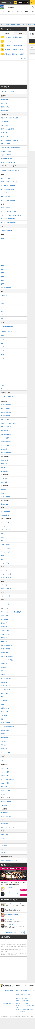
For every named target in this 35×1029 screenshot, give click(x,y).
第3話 (2, 269)
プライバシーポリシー (28, 985)
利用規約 (18, 985)
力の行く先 (4, 463)
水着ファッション (5, 196)
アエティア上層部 (5, 790)
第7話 (2, 284)
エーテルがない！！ (6, 686)
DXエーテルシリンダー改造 (8, 185)
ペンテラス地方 (5, 775)
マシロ (2, 354)
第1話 (2, 238)
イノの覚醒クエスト (6, 449)
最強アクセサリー (5, 107)
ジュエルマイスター (6, 497)
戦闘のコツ (4, 132)
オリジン (3, 794)
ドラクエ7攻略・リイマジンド (23, 994)
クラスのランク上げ (6, 151)
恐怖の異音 (4, 638)
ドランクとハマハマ (6, 634)
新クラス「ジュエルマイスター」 (9, 211)
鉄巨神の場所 (4, 812)
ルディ (2, 343)
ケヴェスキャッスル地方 (7, 779)
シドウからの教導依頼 (7, 656)
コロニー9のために (6, 689)
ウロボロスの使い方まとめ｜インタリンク (12, 140)
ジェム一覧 (4, 845)
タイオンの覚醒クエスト (7, 419)
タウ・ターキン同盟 (6, 678)
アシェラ (3, 385)
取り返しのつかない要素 (7, 129)
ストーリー (19, 11)
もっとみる (23, 58)
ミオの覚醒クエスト (6, 416)
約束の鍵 (3, 745)
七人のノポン (4, 623)
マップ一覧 (5, 760)
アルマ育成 (4, 626)
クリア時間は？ (5, 121)
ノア (2, 300)
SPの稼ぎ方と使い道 (6, 158)
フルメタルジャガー (6, 552)
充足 (2, 697)
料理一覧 (3, 853)
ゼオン (2, 347)
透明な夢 (3, 489)
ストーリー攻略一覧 (7, 230)
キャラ (26, 11)
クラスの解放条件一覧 (7, 511)
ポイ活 (10, 2)
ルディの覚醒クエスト (7, 427)
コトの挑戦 (4, 715)
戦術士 (2, 537)
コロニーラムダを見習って (8, 726)
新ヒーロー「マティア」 (7, 207)
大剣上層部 (4, 787)
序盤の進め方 (4, 125)
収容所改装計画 (5, 730)
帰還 (2, 719)
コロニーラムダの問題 (7, 660)
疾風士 (2, 533)
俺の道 (2, 493)
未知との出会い (5, 504)
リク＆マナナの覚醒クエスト (8, 423)
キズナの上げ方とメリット (8, 144)
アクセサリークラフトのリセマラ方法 (11, 215)
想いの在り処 (4, 460)
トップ (3, 11)
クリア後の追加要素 (6, 287)
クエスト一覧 (5, 604)
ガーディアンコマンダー (7, 548)
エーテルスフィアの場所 (7, 189)
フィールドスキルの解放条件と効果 (10, 147)
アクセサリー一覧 (5, 596)
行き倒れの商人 (5, 630)
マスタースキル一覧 (6, 588)
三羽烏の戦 (4, 682)
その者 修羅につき (6, 482)
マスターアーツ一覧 (6, 574)
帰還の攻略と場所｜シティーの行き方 (14, 54)
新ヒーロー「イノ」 (6, 178)
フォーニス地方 (5, 772)
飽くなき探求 (4, 693)
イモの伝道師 (4, 737)
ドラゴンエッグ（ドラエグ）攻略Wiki (25, 1010)
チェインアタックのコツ (7, 136)
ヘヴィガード (4, 526)
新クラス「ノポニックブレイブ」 (9, 182)
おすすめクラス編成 (6, 155)
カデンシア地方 (5, 783)
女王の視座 (4, 748)
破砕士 (2, 541)
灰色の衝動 (4, 467)
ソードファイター (5, 522)
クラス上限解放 (5, 515)
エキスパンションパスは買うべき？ (11, 170)
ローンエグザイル (5, 563)
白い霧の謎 (4, 700)
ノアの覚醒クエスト (6, 408)
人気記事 (7, 33)
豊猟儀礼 (3, 734)
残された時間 (4, 652)
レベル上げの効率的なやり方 (8, 162)
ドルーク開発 (4, 615)
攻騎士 (2, 555)
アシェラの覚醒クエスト (7, 445)
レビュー (10, 11)
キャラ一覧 (5, 295)
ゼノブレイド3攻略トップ (8, 91)
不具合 (2, 704)
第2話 (2, 265)
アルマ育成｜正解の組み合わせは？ (13, 50)
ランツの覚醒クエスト (7, 412)
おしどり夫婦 (4, 711)
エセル (2, 336)
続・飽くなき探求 (5, 723)
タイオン (3, 318)
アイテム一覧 (7, 41)
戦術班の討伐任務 (5, 649)
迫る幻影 (3, 667)
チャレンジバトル (5, 193)
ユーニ (2, 307)
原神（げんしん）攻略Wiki (22, 1003)
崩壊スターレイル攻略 (21, 998)
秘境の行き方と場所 (6, 816)
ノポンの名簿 (4, 619)
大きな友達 (4, 641)
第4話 (2, 273)
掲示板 (20, 33)
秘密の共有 (4, 663)
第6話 (2, 280)
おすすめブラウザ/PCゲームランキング (14, 932)
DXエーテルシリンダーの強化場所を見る (11, 612)
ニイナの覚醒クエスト (7, 441)
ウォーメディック (5, 544)
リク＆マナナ (4, 339)
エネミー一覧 (4, 823)
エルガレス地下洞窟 (6, 801)
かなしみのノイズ (5, 708)
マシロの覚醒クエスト (7, 438)
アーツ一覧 (4, 570)
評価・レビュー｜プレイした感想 (9, 118)
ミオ (2, 311)
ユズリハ (3, 350)
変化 (2, 671)
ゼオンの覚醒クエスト (7, 430)
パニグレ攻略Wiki (20, 1012)
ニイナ (2, 358)
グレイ (2, 389)
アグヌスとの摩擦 (5, 752)
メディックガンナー (6, 530)
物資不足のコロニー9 (6, 645)
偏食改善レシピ (5, 675)
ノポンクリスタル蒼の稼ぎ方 (8, 222)
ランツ (2, 303)
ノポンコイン (4, 838)
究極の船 (3, 741)
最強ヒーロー (4, 99)
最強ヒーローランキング (8, 331)
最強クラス (4, 103)
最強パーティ (4, 110)
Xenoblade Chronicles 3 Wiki (9, 860)
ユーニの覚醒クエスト (7, 404)
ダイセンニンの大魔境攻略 (8, 218)
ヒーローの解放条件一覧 (8, 326)
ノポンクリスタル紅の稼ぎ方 (8, 200)
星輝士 (2, 559)
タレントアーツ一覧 (6, 577)
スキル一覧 (4, 585)
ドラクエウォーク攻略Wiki (22, 1000)
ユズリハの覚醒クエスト (7, 434)
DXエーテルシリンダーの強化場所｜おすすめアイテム (15, 45)
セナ (2, 315)
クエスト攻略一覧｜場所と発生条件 (13, 37)
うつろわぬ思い (5, 478)
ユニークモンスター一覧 (7, 827)
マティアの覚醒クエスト (7, 452)
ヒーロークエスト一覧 (7, 397)
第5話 (2, 276)
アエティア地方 (5, 768)
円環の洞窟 (4, 805)
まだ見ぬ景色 (4, 471)
